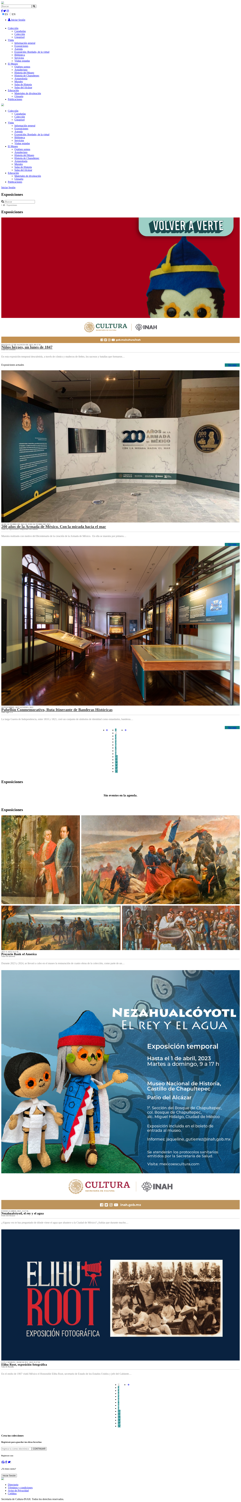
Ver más (232, 365)
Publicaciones (15, 99)
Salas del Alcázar (23, 87)
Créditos (12, 1493)
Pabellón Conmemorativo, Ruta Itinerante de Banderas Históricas (56, 710)
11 (116, 759)
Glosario (18, 96)
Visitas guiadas (22, 60)
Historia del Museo (24, 72)
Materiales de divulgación (27, 93)
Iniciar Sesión (17, 19)
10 (116, 756)
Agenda (18, 49)
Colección (13, 28)
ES (6, 14)
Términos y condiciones (20, 1487)
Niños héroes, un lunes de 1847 (26, 347)
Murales (18, 81)
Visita (11, 40)
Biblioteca (19, 54)
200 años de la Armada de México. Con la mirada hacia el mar (53, 526)
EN (14, 14)
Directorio (13, 1484)
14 (116, 768)
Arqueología (20, 78)
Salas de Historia (23, 84)
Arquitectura (20, 69)
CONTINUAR (39, 1449)
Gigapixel (19, 37)
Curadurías (20, 31)
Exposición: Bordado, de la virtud (31, 52)
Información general (24, 43)
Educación (13, 90)
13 (116, 765)
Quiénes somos (22, 66)
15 (116, 771)
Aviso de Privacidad (18, 1490)
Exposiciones (21, 46)
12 (116, 762)
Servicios (19, 57)
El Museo (13, 63)
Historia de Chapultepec (26, 75)
